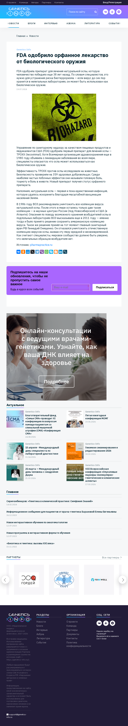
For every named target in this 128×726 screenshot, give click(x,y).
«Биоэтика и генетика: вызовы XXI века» (30, 543)
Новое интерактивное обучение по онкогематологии (37, 522)
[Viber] (42, 252)
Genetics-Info (23, 49)
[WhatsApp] (46, 252)
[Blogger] (56, 252)
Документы (72, 634)
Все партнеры (111, 557)
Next (122, 580)
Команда (23, 2)
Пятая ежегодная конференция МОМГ (96, 417)
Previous (6, 580)
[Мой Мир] (28, 252)
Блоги (32, 23)
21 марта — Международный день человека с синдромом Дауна (42, 471)
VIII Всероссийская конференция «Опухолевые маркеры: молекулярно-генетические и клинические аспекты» (102, 475)
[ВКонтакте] (18, 252)
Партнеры (46, 2)
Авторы (34, 2)
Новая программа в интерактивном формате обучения (38, 532)
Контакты (59, 2)
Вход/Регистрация (112, 2)
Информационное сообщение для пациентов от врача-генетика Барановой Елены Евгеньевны (61, 511)
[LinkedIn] (60, 252)
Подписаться (105, 287)
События (115, 23)
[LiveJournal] (65, 252)
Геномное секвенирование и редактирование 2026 (101, 449)
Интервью (51, 23)
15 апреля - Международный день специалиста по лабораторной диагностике (42, 450)
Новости (13, 23)
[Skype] (51, 252)
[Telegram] (37, 252)
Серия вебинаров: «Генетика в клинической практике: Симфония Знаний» (49, 501)
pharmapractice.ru (41, 244)
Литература (92, 23)
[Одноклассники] (23, 252)
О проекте (11, 2)
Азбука (71, 23)
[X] (32, 252)
